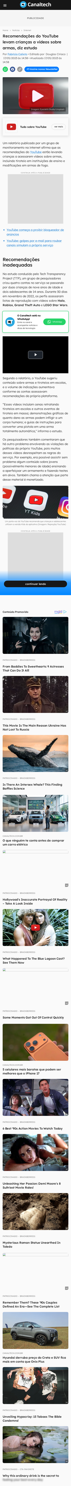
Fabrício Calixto (17, 54)
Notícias (16, 30)
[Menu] (5, 5)
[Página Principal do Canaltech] (35, 6)
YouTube (36, 152)
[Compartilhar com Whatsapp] (5, 69)
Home (5, 30)
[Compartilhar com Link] (19, 69)
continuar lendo (35, 584)
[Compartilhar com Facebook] (12, 69)
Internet (27, 30)
